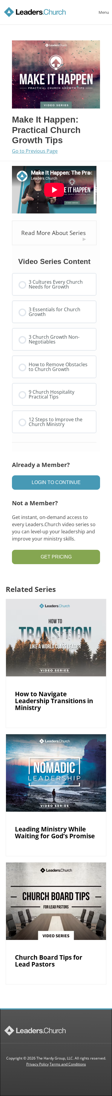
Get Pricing (56, 556)
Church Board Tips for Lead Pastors (48, 960)
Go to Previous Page (35, 151)
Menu (104, 12)
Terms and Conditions (68, 1064)
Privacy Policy (37, 1064)
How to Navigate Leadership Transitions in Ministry (54, 701)
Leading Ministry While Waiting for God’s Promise (55, 832)
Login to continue (56, 482)
